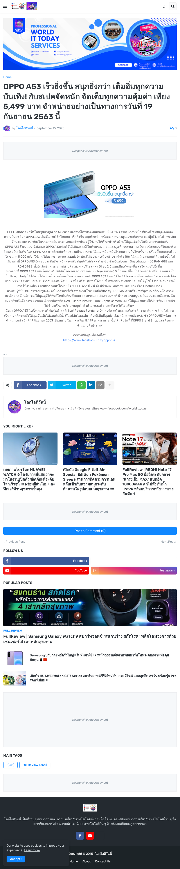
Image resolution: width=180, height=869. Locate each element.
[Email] (100, 385)
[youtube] (90, 836)
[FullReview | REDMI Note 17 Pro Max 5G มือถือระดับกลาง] (149, 449)
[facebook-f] (80, 836)
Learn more (32, 850)
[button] (5, 6)
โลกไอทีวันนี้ (35, 402)
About (86, 861)
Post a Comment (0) (90, 531)
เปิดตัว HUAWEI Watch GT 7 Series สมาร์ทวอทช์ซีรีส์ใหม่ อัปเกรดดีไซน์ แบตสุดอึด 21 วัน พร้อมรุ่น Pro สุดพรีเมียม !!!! (103, 678)
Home (7, 77)
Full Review (34, 765)
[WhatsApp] (81, 385)
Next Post (168, 541)
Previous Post (15, 541)
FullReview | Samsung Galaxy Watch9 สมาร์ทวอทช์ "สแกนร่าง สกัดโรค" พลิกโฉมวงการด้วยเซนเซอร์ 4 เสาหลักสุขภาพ (89, 639)
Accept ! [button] (16, 859)
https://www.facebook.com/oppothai (89, 340)
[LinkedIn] (91, 385)
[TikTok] (100, 836)
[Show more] (110, 385)
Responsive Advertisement (90, 151)
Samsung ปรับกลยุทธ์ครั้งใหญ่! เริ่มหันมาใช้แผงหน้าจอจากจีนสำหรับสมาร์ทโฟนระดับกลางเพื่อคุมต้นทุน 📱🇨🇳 (99, 657)
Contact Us (103, 861)
